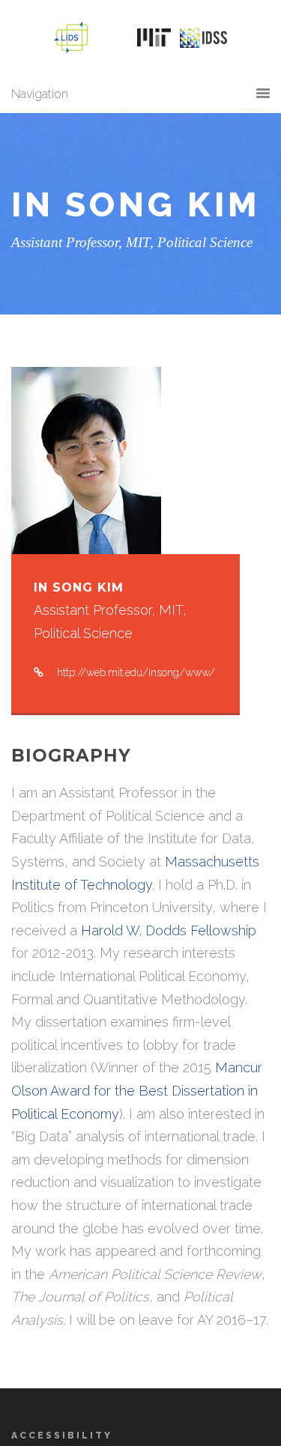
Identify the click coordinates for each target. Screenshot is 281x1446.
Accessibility (61, 1435)
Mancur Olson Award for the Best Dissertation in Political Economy (136, 1090)
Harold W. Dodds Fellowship (168, 930)
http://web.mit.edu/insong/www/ (136, 672)
